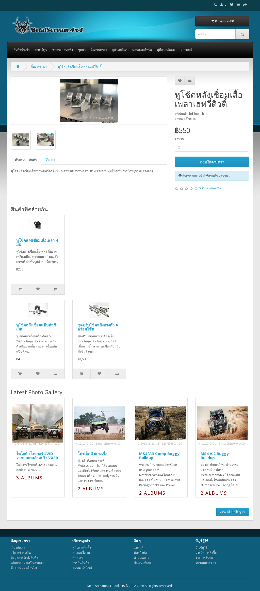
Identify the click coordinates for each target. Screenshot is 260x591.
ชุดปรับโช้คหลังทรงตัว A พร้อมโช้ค (98, 327)
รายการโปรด (204, 557)
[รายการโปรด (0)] (231, 5)
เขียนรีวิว (215, 188)
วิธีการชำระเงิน (21, 552)
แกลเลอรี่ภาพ (81, 552)
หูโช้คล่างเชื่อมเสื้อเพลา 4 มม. (37, 242)
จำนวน (179, 139)
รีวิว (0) (50, 160)
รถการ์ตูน (41, 50)
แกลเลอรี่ (186, 50)
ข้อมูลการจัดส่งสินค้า (24, 557)
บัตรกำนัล (140, 552)
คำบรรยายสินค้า (26, 160)
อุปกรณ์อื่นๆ (119, 50)
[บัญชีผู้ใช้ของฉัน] (223, 5)
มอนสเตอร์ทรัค (142, 50)
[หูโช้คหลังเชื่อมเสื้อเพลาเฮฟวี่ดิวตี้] (89, 101)
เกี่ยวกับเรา (18, 547)
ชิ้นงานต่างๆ (99, 50)
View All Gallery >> (233, 512)
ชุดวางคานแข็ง (62, 50)
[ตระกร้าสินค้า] (238, 5)
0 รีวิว (202, 188)
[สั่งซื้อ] (245, 5)
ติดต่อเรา (78, 557)
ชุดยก (82, 50)
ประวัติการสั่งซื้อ (206, 552)
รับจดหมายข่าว (206, 562)
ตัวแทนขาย (141, 557)
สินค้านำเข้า (21, 50)
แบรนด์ (138, 547)
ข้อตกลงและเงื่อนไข (24, 568)
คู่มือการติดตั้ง (166, 50)
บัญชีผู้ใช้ (201, 547)
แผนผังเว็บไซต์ (82, 568)
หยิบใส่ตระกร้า (212, 161)
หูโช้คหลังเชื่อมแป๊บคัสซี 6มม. (36, 327)
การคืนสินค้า (80, 562)
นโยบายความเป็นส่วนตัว (27, 562)
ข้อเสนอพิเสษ (142, 562)
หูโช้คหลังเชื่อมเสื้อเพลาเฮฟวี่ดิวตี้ (80, 66)
